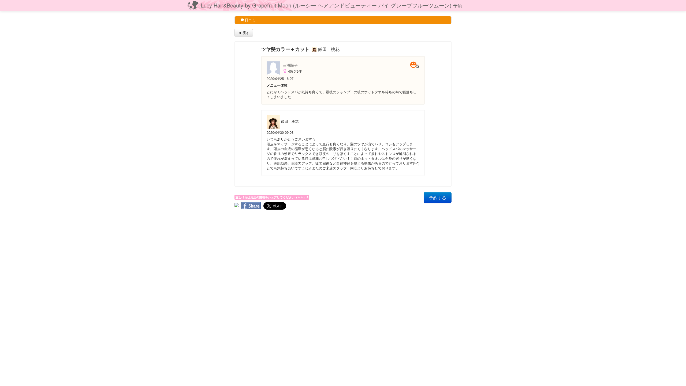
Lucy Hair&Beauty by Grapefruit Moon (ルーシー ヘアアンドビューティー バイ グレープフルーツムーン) (331, 5)
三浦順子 (290, 65)
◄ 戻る (243, 32)
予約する (437, 197)
